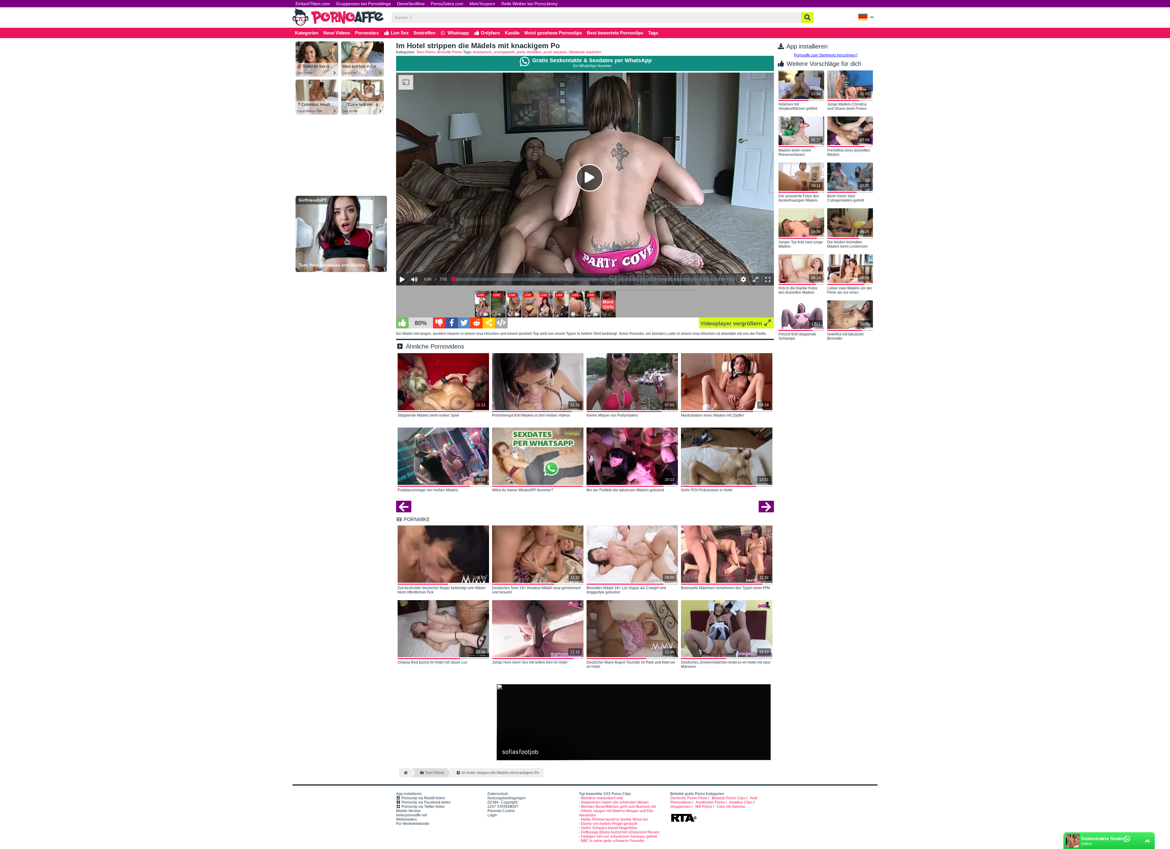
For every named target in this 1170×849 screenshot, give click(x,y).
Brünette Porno (449, 52)
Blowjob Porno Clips (729, 798)
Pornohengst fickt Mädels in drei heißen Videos (531, 415)
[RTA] (683, 821)
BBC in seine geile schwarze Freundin (612, 841)
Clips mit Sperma (731, 806)
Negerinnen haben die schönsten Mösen (615, 802)
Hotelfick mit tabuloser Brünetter (845, 336)
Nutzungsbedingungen (507, 798)
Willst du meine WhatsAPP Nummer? (522, 490)
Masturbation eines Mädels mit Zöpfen (712, 415)
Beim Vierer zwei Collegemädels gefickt (845, 198)
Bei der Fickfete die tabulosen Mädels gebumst (625, 490)
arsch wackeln (555, 52)
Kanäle (512, 32)
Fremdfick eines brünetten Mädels (848, 152)
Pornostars (367, 32)
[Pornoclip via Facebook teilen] (451, 322)
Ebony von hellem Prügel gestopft (609, 824)
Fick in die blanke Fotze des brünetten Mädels (797, 290)
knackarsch (482, 52)
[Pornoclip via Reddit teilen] (476, 322)
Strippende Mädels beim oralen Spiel (428, 415)
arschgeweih (504, 52)
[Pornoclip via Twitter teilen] (464, 322)
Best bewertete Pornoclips (615, 32)
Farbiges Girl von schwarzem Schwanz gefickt (619, 836)
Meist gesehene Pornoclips (553, 32)
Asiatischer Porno (710, 802)
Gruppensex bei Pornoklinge (363, 3)
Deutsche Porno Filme (688, 798)
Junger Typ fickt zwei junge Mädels (800, 244)
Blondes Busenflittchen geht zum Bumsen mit (618, 806)
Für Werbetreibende (412, 824)
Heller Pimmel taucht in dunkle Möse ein (614, 819)
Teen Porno (425, 52)
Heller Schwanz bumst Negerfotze (609, 828)
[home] (405, 772)
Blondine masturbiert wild (602, 798)
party (521, 52)
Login (492, 815)
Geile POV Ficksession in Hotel (706, 490)
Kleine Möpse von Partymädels (612, 415)
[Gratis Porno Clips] (338, 25)
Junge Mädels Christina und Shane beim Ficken (847, 106)
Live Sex (399, 32)
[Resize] (756, 279)
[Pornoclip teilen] (489, 322)
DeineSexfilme (411, 3)
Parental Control (501, 811)
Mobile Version (408, 811)
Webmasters (406, 819)
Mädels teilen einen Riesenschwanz (794, 152)
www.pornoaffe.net (411, 815)
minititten (533, 52)
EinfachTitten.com (313, 3)
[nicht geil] (439, 322)
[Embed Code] (501, 322)
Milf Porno (703, 806)
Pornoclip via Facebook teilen (426, 802)
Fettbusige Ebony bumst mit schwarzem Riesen (620, 832)
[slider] (424, 260)
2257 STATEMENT (503, 806)
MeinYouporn (482, 3)
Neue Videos (336, 32)
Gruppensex (680, 806)
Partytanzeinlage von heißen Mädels (428, 490)
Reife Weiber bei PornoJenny (529, 3)
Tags (653, 32)
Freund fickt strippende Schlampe (797, 336)
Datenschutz (498, 794)
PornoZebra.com (447, 3)
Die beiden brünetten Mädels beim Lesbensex (847, 244)
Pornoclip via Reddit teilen (423, 798)
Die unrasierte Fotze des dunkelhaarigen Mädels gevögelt (798, 198)
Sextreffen (424, 32)
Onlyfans (490, 32)
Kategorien (306, 32)
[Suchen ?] (807, 17)
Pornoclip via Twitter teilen (423, 806)
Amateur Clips (741, 802)
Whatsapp (457, 32)
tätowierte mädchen (585, 52)
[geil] (402, 322)
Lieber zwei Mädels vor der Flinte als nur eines (849, 290)
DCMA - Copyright (502, 802)
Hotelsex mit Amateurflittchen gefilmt (797, 106)
